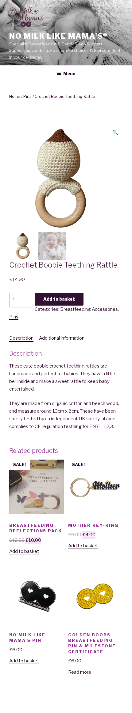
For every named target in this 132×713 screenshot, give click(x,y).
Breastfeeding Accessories (89, 309)
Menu (69, 73)
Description (21, 338)
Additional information (61, 338)
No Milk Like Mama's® (58, 36)
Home (14, 96)
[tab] (21, 338)
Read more (79, 672)
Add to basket (59, 299)
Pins (27, 96)
